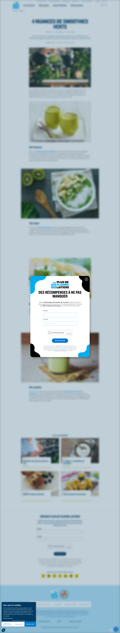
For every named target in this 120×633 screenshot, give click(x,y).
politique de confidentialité (60, 350)
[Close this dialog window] (86, 279)
